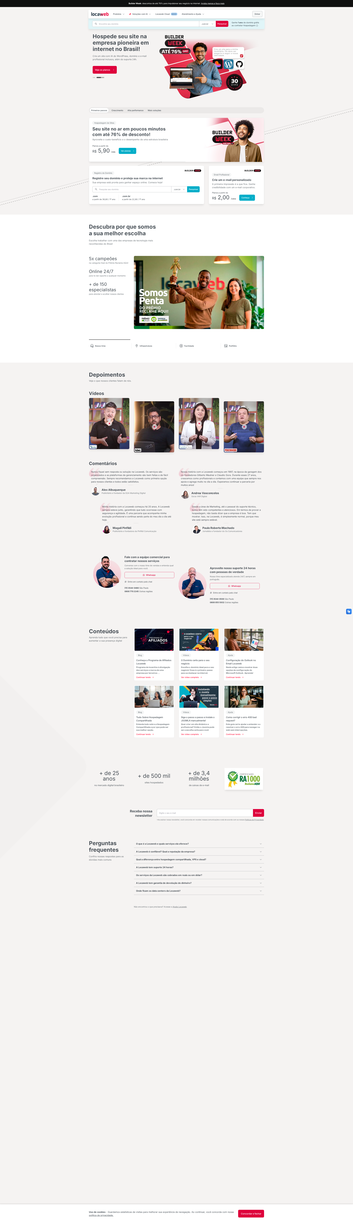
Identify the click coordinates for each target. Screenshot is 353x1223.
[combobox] (207, 24)
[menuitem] (119, 14)
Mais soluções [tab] (154, 110)
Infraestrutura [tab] (146, 346)
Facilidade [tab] (189, 346)
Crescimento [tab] (117, 110)
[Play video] (109, 423)
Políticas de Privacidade (254, 820)
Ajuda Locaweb (180, 907)
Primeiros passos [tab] (99, 110)
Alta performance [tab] (135, 110)
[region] (176, 54)
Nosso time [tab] (100, 346)
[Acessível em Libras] (349, 611)
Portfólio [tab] (233, 346)
